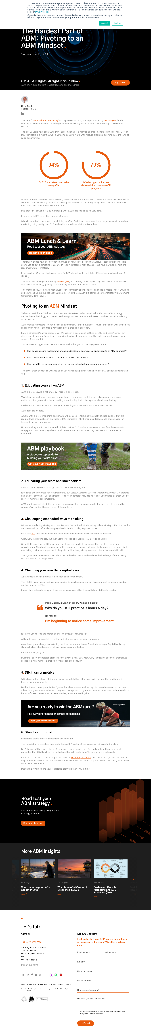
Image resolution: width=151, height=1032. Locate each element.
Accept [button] (104, 23)
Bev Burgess (63, 281)
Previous (10, 878)
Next (140, 878)
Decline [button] (117, 23)
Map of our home (29, 965)
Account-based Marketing (45, 120)
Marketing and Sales (81, 758)
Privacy (68, 984)
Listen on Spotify (56, 975)
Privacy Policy (42, 12)
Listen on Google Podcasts (61, 975)
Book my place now (33, 823)
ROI (33, 534)
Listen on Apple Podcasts (51, 975)
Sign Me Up (120, 82)
